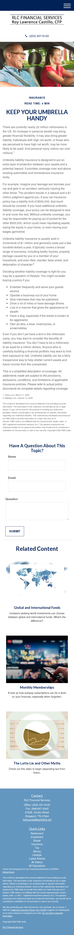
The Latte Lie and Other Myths (37, 763)
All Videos (37, 862)
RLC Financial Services (13, 927)
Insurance (37, 844)
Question (11, 499)
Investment (37, 837)
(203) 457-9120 (39, 36)
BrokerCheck (8, 871)
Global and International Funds (37, 608)
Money (37, 851)
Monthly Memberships (37, 687)
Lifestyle (37, 855)
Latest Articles (37, 858)
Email (12, 478)
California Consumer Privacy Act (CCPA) (28, 909)
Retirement (37, 833)
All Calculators (37, 865)
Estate (37, 840)
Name (12, 457)
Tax (37, 847)
